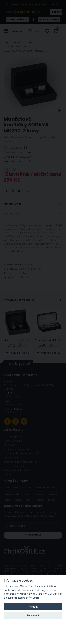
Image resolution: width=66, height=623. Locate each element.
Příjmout (33, 606)
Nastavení (33, 615)
